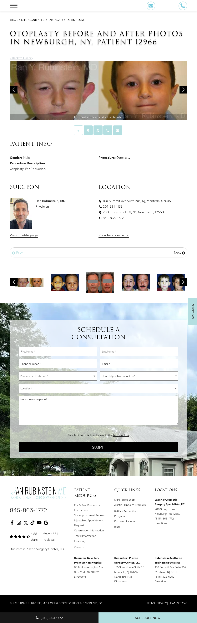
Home (14, 20)
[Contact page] (117, 130)
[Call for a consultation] (108, 130)
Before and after (33, 20)
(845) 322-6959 (164, 576)
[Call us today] (183, 6)
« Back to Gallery (21, 58)
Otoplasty (55, 20)
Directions (161, 523)
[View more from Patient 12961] (65, 282)
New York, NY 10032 (86, 572)
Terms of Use (121, 435)
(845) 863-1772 (164, 518)
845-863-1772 (28, 510)
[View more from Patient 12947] (136, 282)
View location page (113, 235)
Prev (19, 252)
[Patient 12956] (78, 130)
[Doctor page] (98, 130)
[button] (14, 90)
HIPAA (172, 603)
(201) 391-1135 (123, 576)
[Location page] (88, 130)
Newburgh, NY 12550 (167, 513)
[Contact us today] (151, 6)
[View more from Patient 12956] (171, 282)
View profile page (24, 235)
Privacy (162, 603)
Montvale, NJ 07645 (126, 572)
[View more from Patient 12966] (29, 282)
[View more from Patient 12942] (100, 282)
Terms (151, 603)
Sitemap (182, 603)
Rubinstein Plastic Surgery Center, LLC (37, 549)
